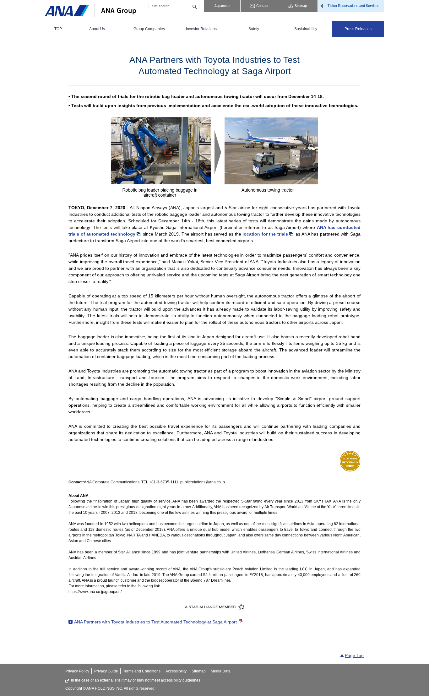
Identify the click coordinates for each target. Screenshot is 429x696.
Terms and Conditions (141, 671)
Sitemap (301, 6)
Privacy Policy (77, 671)
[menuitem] (58, 29)
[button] (97, 29)
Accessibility (176, 671)
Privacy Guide (106, 671)
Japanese (222, 6)
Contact (262, 6)
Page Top (354, 655)
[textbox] (174, 6)
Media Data (221, 671)
